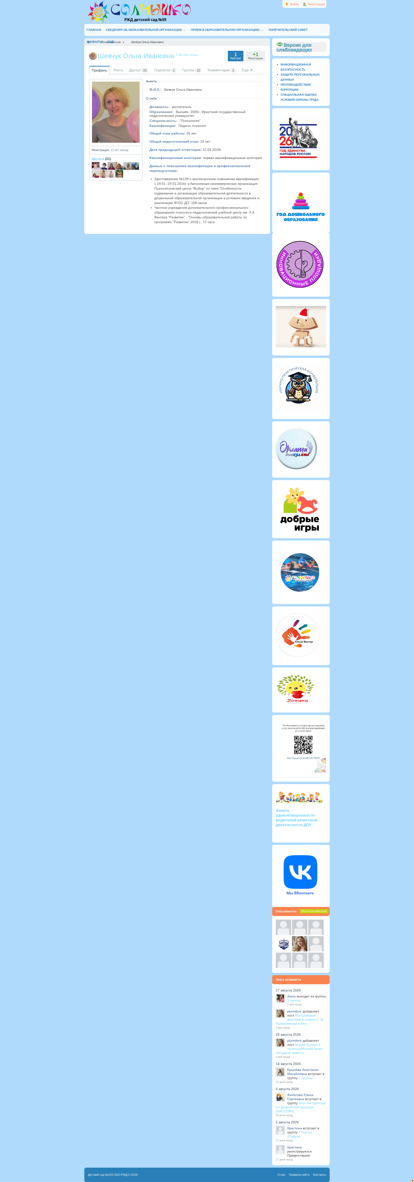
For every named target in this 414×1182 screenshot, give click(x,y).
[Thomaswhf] (316, 934)
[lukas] (299, 934)
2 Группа (305, 1078)
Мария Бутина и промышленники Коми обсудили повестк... (299, 1049)
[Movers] (283, 950)
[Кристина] (283, 934)
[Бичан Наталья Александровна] (127, 166)
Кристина (294, 1128)
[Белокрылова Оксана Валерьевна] (103, 174)
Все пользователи (314, 911)
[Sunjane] (299, 967)
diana (291, 996)
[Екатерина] (135, 166)
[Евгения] (316, 950)
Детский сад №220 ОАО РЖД (107, 1174)
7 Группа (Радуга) (299, 1134)
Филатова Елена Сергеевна (300, 1097)
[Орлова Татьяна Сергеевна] (119, 174)
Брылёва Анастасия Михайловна (303, 1072)
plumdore (294, 1011)
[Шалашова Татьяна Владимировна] (111, 174)
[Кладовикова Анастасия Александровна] (111, 166)
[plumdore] (299, 950)
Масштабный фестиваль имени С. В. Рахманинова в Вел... (300, 1019)
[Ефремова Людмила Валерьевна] (95, 174)
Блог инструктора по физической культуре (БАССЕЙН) (301, 1107)
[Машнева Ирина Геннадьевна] (119, 166)
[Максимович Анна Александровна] (103, 166)
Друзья (98, 159)
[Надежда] (283, 967)
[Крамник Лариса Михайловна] (95, 166)
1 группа (294, 1000)
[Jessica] (316, 967)
